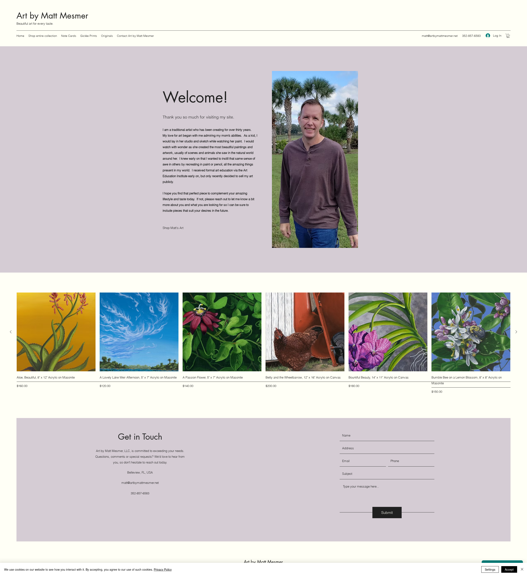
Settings (490, 569)
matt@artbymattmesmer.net (440, 36)
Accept (509, 569)
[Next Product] (516, 331)
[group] (263, 343)
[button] (508, 36)
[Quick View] (56, 332)
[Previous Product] (10, 331)
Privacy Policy (163, 569)
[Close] (522, 569)
